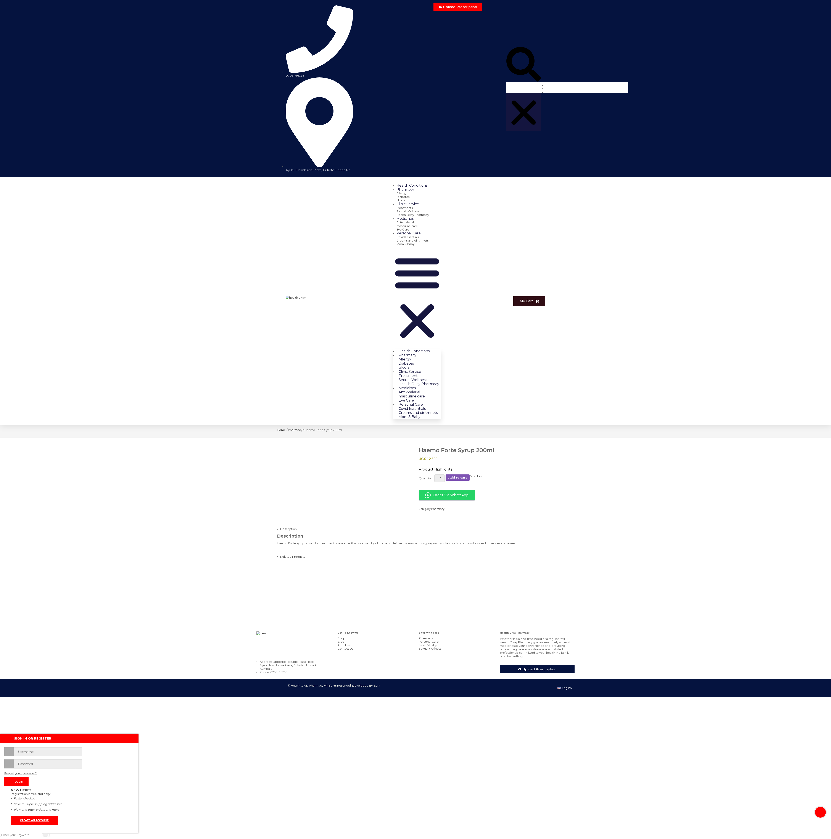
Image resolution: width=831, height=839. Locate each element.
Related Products (292, 556)
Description (288, 529)
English (567, 688)
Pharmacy (295, 430)
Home (281, 430)
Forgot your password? (20, 773)
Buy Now (476, 476)
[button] (523, 64)
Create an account (34, 820)
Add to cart (457, 477)
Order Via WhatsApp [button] (451, 495)
